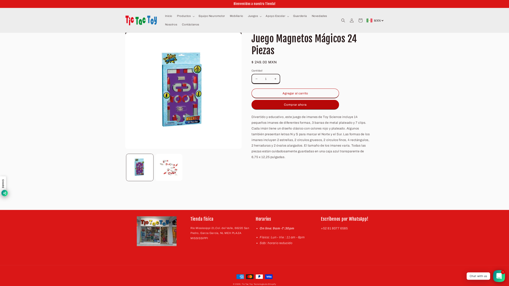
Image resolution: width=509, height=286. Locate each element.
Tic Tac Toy (247, 284)
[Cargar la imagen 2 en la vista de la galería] (168, 167)
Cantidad (257, 70)
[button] (185, 16)
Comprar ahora (295, 104)
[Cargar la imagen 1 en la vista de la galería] (139, 167)
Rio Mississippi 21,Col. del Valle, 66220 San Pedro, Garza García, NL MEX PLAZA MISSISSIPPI (219, 233)
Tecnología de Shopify (265, 284)
